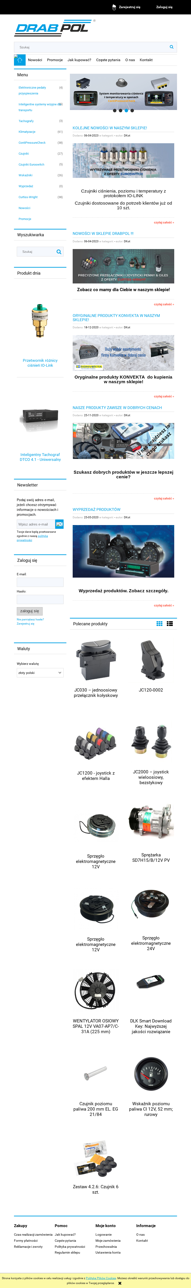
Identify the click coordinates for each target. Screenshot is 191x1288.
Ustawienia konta (108, 1252)
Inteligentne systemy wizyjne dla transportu (40, 107)
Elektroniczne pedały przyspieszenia (32, 90)
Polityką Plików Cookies (101, 1278)
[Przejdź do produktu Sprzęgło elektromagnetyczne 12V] (96, 826)
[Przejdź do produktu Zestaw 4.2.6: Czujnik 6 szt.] (96, 1157)
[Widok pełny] (170, 623)
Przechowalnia (106, 1246)
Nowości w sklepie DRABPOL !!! (103, 233)
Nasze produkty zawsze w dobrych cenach (117, 407)
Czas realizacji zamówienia (33, 1234)
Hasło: (21, 591)
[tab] (114, 110)
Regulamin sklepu (67, 1252)
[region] (123, 92)
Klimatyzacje (27, 131)
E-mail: (21, 574)
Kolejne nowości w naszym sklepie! (110, 128)
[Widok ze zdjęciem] (160, 623)
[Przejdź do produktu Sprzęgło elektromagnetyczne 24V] (151, 909)
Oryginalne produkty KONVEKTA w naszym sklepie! (116, 317)
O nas (140, 1234)
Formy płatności (26, 1240)
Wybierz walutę (28, 664)
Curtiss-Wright (28, 197)
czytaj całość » (164, 222)
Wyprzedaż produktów (96, 509)
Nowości (24, 208)
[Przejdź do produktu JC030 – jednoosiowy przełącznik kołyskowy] (96, 660)
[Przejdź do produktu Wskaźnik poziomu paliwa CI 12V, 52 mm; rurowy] (151, 1074)
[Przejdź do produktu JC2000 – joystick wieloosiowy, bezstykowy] (151, 743)
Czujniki (24, 153)
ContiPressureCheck (32, 142)
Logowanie (104, 1234)
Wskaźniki (25, 175)
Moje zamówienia (108, 1240)
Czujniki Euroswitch (31, 164)
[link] (123, 92)
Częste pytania (65, 1240)
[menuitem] (35, 60)
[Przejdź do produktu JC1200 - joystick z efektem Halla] (96, 743)
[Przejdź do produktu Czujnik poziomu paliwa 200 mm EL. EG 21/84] (96, 1074)
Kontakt (142, 1240)
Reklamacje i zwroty (28, 1246)
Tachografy (26, 121)
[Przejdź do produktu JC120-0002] (151, 660)
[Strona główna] (55, 26)
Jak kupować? (65, 1234)
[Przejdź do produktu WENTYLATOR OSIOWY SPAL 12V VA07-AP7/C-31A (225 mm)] (96, 991)
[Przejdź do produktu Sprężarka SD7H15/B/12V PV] (151, 826)
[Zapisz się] (59, 524)
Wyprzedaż (26, 186)
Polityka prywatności (70, 1246)
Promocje (25, 219)
